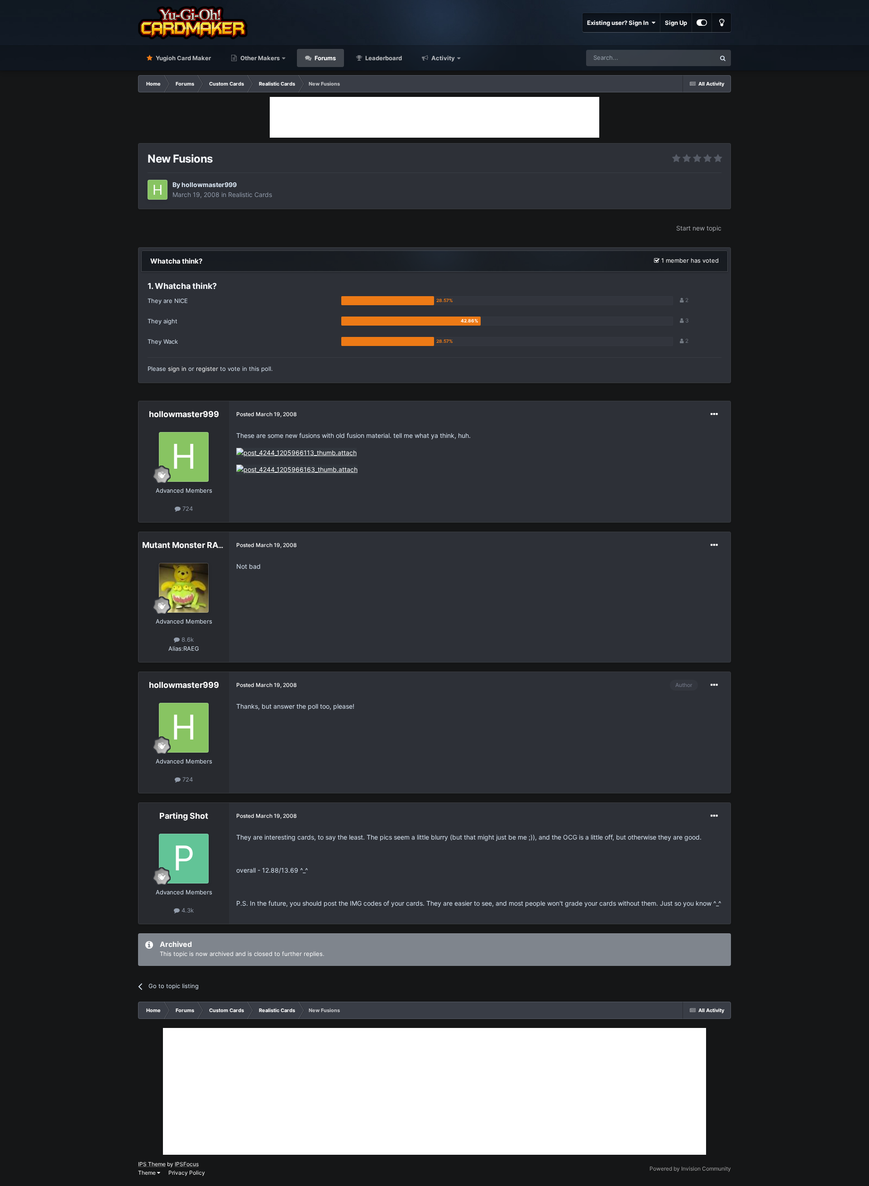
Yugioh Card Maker (182, 58)
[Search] (723, 58)
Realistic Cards (250, 194)
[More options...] (714, 414)
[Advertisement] (434, 117)
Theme (147, 1172)
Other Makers (259, 58)
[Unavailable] (296, 452)
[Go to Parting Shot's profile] (184, 858)
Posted (266, 414)
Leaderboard (383, 58)
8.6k (187, 639)
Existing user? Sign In (619, 22)
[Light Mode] (721, 22)
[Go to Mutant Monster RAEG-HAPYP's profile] (184, 588)
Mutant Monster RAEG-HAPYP (202, 545)
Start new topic (698, 228)
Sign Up (676, 22)
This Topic (689, 57)
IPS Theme (152, 1164)
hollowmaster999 (209, 184)
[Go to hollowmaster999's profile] (157, 190)
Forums (324, 58)
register (207, 368)
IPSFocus (187, 1164)
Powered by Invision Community (690, 1168)
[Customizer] (701, 22)
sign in (177, 368)
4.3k (187, 910)
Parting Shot (183, 816)
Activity (442, 58)
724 (187, 508)
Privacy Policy (186, 1172)
